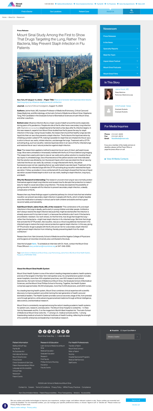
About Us (12, 17)
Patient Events (18, 377)
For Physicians (111, 4)
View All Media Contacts (117, 159)
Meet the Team (109, 55)
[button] (131, 11)
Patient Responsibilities (48, 393)
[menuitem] (120, 36)
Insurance (44, 365)
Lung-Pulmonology (54, 253)
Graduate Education (47, 354)
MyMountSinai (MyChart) (64, 4)
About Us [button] (110, 11)
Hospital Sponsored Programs (79, 357)
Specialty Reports (110, 49)
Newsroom (21, 17)
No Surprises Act (18, 351)
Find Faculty (45, 359)
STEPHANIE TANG (30, 255)
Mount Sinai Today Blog (46, 336)
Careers (31, 387)
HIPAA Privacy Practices (71, 387)
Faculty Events (46, 368)
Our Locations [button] (55, 11)
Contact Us (23, 387)
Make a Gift (141, 4)
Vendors (77, 393)
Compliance (86, 387)
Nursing (71, 354)
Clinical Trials (17, 371)
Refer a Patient (74, 351)
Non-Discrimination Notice (28, 393)
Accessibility (85, 393)
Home (4, 17)
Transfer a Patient (75, 346)
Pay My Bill (100, 4)
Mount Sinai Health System (81, 253)
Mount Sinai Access (19, 357)
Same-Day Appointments (127, 4)
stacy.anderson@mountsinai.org (42, 246)
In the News (108, 42)
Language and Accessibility (22, 368)
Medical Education (47, 351)
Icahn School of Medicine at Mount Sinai (34, 253)
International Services (20, 354)
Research (20, 255)
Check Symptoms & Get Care (84, 4)
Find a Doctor (17, 360)
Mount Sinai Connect (76, 349)
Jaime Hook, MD (66, 253)
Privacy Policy (56, 387)
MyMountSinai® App (19, 346)
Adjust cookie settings (18, 407)
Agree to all (136, 400)
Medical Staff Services (76, 360)
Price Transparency (65, 393)
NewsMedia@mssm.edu (120, 138)
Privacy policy (32, 407)
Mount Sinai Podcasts (112, 67)
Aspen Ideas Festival (111, 61)
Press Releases (109, 36)
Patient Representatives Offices (23, 365)
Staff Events (73, 363)
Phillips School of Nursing (49, 362)
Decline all (136, 405)
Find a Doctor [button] (27, 11)
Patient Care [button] (84, 11)
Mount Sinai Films (110, 74)
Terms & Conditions (43, 387)
